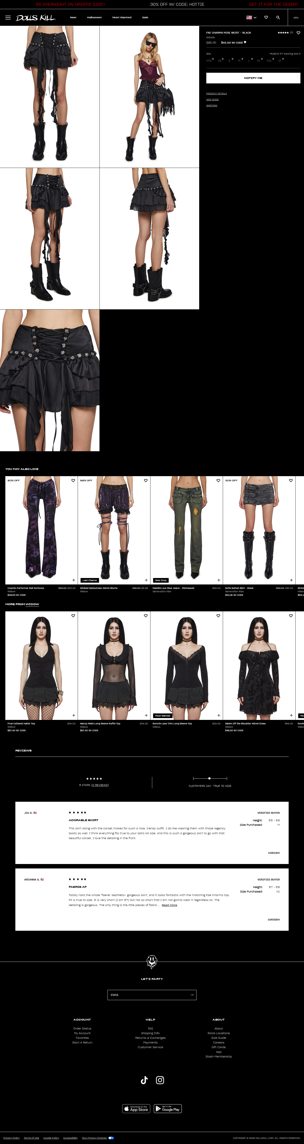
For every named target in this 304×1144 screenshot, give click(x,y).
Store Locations (219, 1033)
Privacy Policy (11, 1138)
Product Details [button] (216, 94)
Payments (150, 1042)
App (218, 1052)
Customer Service (150, 1047)
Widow (210, 37)
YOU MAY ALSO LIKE (22, 469)
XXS (209, 60)
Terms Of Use (31, 1138)
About (219, 1028)
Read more (169, 905)
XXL (269, 60)
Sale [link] (145, 17)
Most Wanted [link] (122, 17)
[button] (69, 4)
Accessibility (70, 1138)
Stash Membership (219, 1056)
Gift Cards (219, 1047)
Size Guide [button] (212, 100)
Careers (218, 1042)
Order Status (82, 1028)
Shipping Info (150, 1033)
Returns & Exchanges (150, 1038)
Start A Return (82, 1042)
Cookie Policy (51, 1138)
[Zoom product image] (49, 97)
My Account (82, 1033)
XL (258, 60)
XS (219, 60)
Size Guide (218, 1038)
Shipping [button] (211, 106)
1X (279, 60)
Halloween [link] (94, 17)
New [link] (73, 17)
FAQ (150, 1028)
